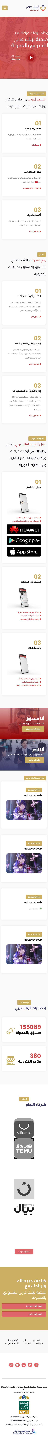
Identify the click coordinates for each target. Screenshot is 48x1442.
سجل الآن (35, 145)
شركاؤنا (39, 1343)
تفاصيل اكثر (34, 231)
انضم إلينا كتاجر (35, 1314)
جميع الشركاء (24, 1251)
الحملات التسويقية (31, 188)
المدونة (28, 1343)
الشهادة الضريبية (12, 1343)
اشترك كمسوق (33, 729)
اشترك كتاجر (34, 760)
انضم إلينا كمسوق (34, 1306)
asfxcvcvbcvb (33, 795)
